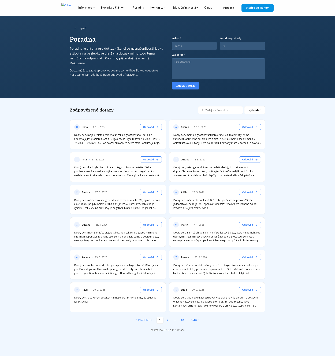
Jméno (176, 38)
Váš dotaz (178, 54)
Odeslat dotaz (185, 86)
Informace (85, 7)
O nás (208, 7)
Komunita (156, 7)
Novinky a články (112, 7)
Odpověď (148, 127)
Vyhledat (255, 110)
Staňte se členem (257, 8)
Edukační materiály (185, 7)
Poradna (138, 7)
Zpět (83, 28)
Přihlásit (228, 8)
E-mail (230, 38)
